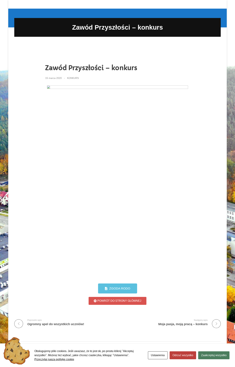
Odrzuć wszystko (183, 355)
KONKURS (73, 78)
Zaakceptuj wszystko (214, 355)
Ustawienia (158, 355)
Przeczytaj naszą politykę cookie (54, 359)
